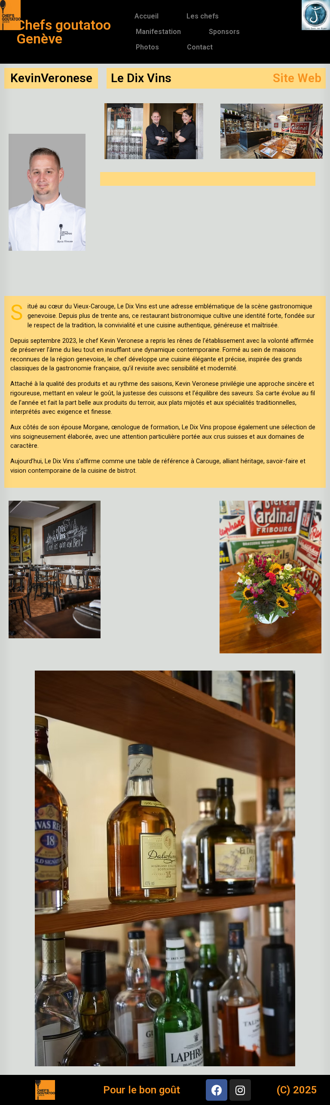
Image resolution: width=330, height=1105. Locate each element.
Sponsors (224, 32)
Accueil (146, 16)
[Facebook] (216, 1090)
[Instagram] (240, 1090)
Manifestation (158, 32)
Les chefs (202, 16)
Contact (200, 47)
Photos (147, 47)
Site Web (297, 78)
